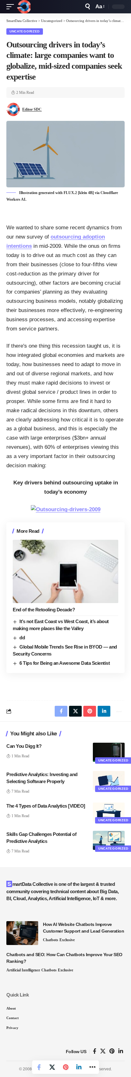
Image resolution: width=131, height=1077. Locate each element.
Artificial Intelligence (23, 970)
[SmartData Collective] (24, 6)
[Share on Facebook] (38, 1067)
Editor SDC (32, 109)
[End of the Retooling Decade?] (65, 571)
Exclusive (67, 940)
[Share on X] (52, 1067)
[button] (11, 6)
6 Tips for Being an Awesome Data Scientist (64, 663)
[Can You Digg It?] (109, 752)
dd (22, 637)
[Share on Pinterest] (65, 1067)
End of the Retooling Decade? (44, 609)
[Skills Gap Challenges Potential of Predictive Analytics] (109, 840)
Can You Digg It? (23, 746)
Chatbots (50, 940)
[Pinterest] (112, 1051)
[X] (103, 1051)
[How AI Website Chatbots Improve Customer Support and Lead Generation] (22, 933)
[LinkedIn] (121, 1051)
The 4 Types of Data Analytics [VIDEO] (45, 806)
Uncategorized (25, 31)
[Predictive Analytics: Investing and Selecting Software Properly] (109, 780)
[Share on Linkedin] (79, 1067)
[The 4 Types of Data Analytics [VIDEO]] (109, 812)
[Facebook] (94, 1051)
